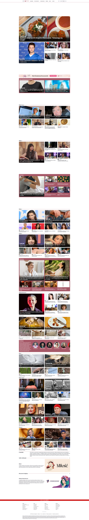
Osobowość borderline (58, 505)
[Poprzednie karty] (67, 458)
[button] (61, 1)
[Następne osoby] (69, 340)
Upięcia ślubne (57, 507)
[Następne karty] (69, 458)
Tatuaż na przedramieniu (47, 509)
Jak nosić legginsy (35, 507)
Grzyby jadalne (57, 508)
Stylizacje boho (35, 509)
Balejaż (45, 505)
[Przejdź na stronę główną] (23, 1)
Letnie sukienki (35, 505)
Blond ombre (24, 505)
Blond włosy (24, 507)
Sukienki (56, 509)
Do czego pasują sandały (36, 506)
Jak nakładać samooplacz (25, 508)
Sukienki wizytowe (35, 508)
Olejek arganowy (24, 506)
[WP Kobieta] (27, 1)
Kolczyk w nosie (46, 508)
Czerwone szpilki (46, 506)
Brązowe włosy (46, 507)
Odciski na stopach (24, 509)
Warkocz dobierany (57, 506)
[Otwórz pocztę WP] (58, 1)
